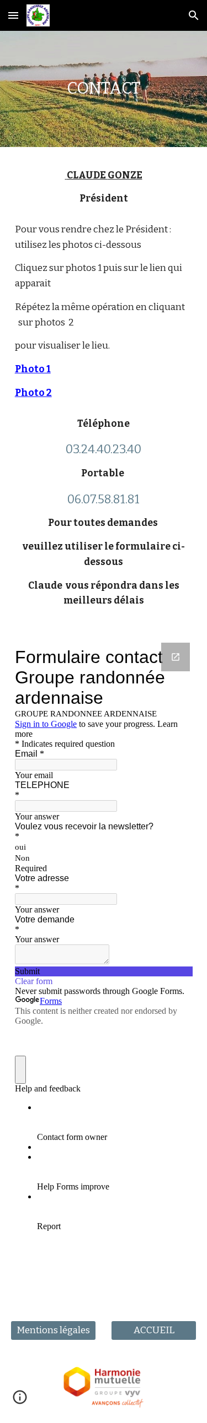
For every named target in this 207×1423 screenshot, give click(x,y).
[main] (103, 89)
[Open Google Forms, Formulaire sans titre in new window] (175, 657)
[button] (13, 15)
